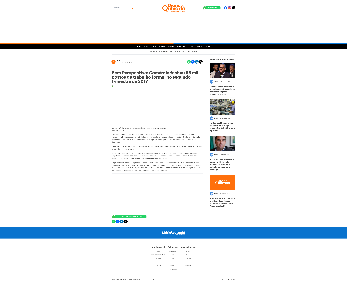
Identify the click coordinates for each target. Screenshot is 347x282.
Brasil (146, 46)
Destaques (181, 46)
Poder (170, 51)
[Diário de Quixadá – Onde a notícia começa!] (173, 8)
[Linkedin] (197, 62)
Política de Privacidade (158, 255)
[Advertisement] (173, 29)
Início (139, 46)
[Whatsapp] (189, 62)
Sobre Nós (158, 258)
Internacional (163, 51)
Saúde (208, 46)
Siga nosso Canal (212, 7)
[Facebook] (225, 7)
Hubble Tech (231, 279)
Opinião (199, 46)
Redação (120, 61)
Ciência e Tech (186, 51)
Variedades (153, 51)
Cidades (162, 46)
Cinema (194, 51)
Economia (188, 258)
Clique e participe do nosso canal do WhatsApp (130, 216)
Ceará (153, 46)
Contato (158, 265)
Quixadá (171, 46)
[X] (233, 7)
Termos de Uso (158, 262)
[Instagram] (229, 8)
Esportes (177, 51)
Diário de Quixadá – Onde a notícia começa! (128, 279)
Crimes (190, 46)
